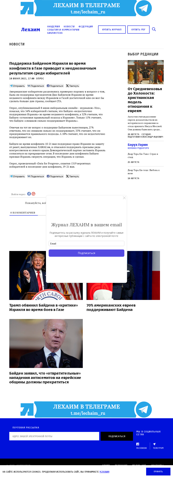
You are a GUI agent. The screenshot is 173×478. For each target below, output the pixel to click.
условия (104, 471)
